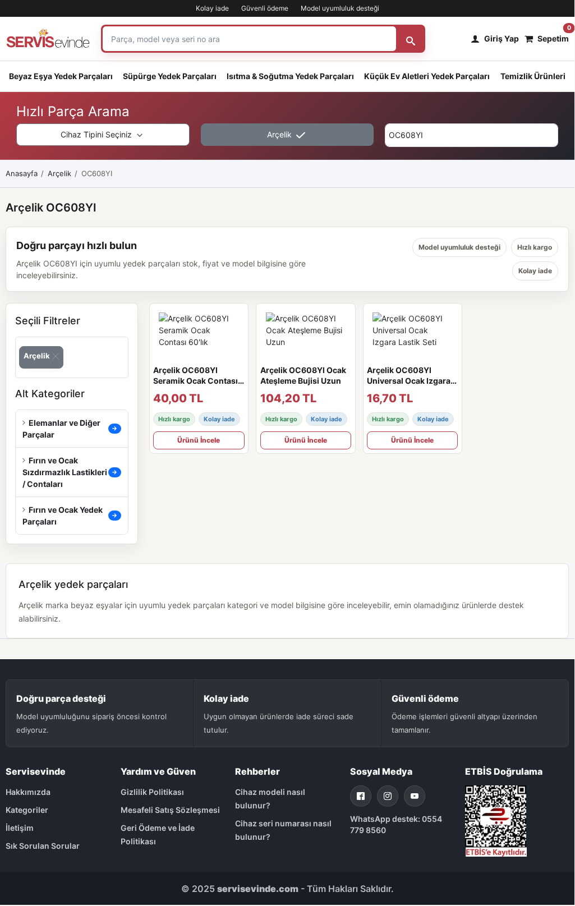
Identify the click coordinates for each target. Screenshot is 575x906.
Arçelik (280, 134)
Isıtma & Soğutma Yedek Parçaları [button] (290, 76)
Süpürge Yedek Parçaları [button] (170, 76)
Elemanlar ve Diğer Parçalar (61, 428)
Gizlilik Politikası (152, 792)
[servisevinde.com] (48, 39)
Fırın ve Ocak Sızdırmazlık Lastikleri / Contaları (64, 472)
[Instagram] (387, 796)
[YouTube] (414, 796)
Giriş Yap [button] (501, 38)
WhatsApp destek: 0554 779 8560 (396, 824)
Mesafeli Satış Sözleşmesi (170, 810)
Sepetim (553, 35)
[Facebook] (360, 796)
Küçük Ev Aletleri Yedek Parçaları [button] (427, 76)
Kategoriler (27, 810)
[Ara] (411, 38)
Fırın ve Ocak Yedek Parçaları (62, 515)
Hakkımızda (28, 792)
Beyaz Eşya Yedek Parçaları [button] (61, 76)
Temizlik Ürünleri (532, 76)
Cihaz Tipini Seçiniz (97, 134)
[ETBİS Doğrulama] (496, 820)
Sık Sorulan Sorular (43, 845)
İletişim (20, 828)
